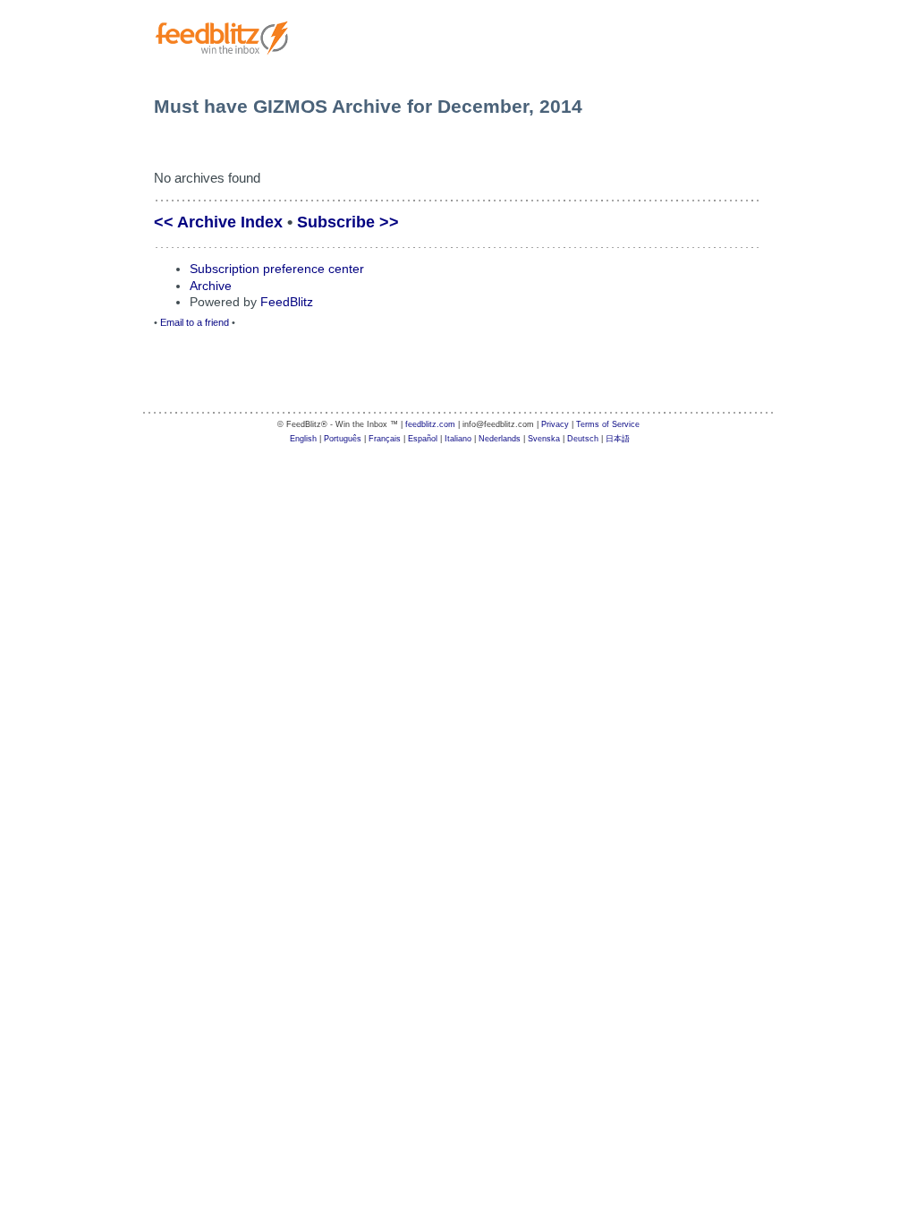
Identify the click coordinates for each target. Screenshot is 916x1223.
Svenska (544, 438)
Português (342, 438)
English (303, 438)
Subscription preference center (277, 268)
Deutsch (582, 438)
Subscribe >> (348, 222)
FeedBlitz (286, 302)
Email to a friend (194, 322)
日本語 (618, 438)
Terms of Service (608, 424)
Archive (211, 285)
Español (422, 438)
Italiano (458, 438)
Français (385, 438)
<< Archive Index (218, 222)
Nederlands (500, 438)
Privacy (555, 424)
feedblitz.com (430, 424)
